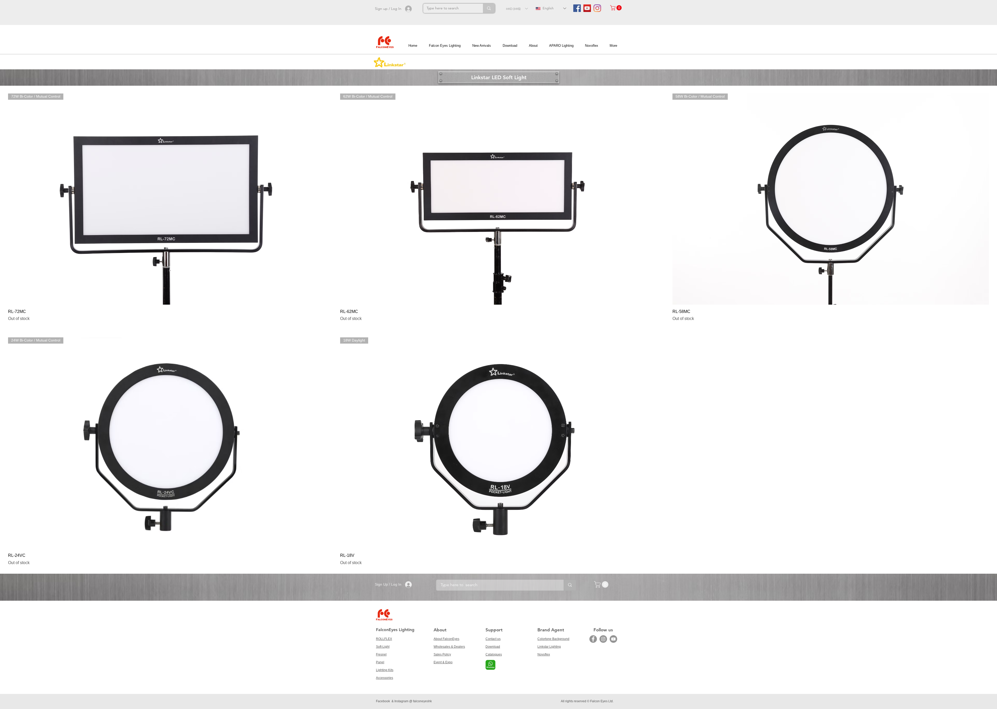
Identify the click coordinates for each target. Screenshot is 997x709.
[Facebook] (593, 639)
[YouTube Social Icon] (587, 8)
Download (493, 646)
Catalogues (494, 654)
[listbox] (517, 8)
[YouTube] (613, 639)
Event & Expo (443, 662)
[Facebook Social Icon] (577, 8)
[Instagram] (597, 8)
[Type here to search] (489, 8)
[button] (517, 8)
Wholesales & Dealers (449, 646)
